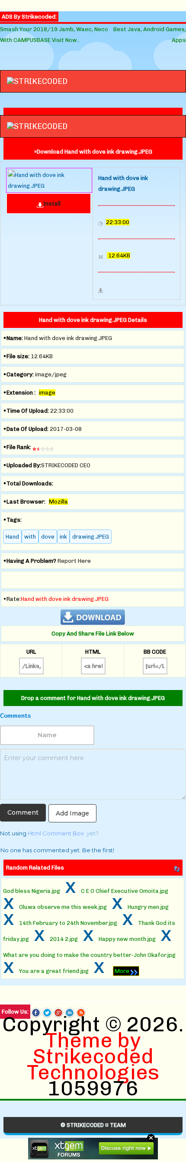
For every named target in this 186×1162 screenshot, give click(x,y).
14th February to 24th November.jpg (68, 923)
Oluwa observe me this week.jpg (63, 907)
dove (48, 536)
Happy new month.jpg (127, 939)
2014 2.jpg (64, 939)
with (30, 536)
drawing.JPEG (90, 536)
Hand (12, 536)
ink (63, 536)
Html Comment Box (56, 833)
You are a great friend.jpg (54, 971)
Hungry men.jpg (148, 907)
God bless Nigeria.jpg (31, 891)
